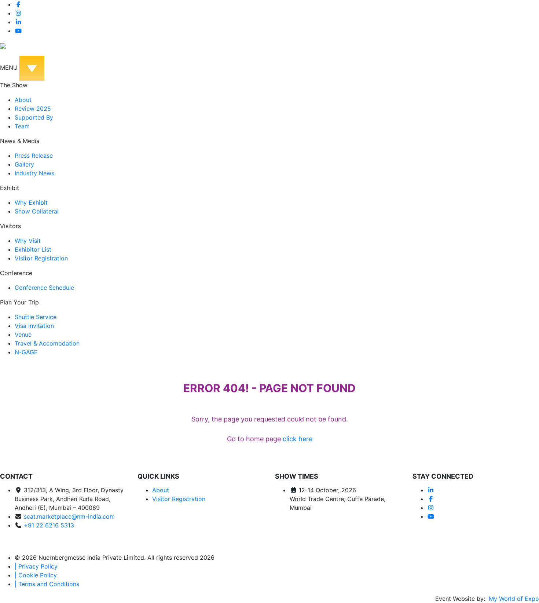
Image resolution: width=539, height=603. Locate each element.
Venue (23, 334)
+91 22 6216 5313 (49, 525)
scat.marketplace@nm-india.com (69, 516)
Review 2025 (33, 108)
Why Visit (28, 240)
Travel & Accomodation (47, 343)
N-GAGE (26, 352)
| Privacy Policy (36, 566)
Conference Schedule (44, 287)
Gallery (24, 164)
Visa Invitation (34, 325)
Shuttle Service (35, 317)
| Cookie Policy (36, 575)
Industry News (34, 173)
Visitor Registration (41, 258)
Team (22, 126)
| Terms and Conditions (47, 584)
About (23, 99)
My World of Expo (513, 598)
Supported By (34, 117)
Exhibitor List (33, 249)
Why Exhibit (31, 202)
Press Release (34, 155)
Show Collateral (37, 211)
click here (297, 439)
